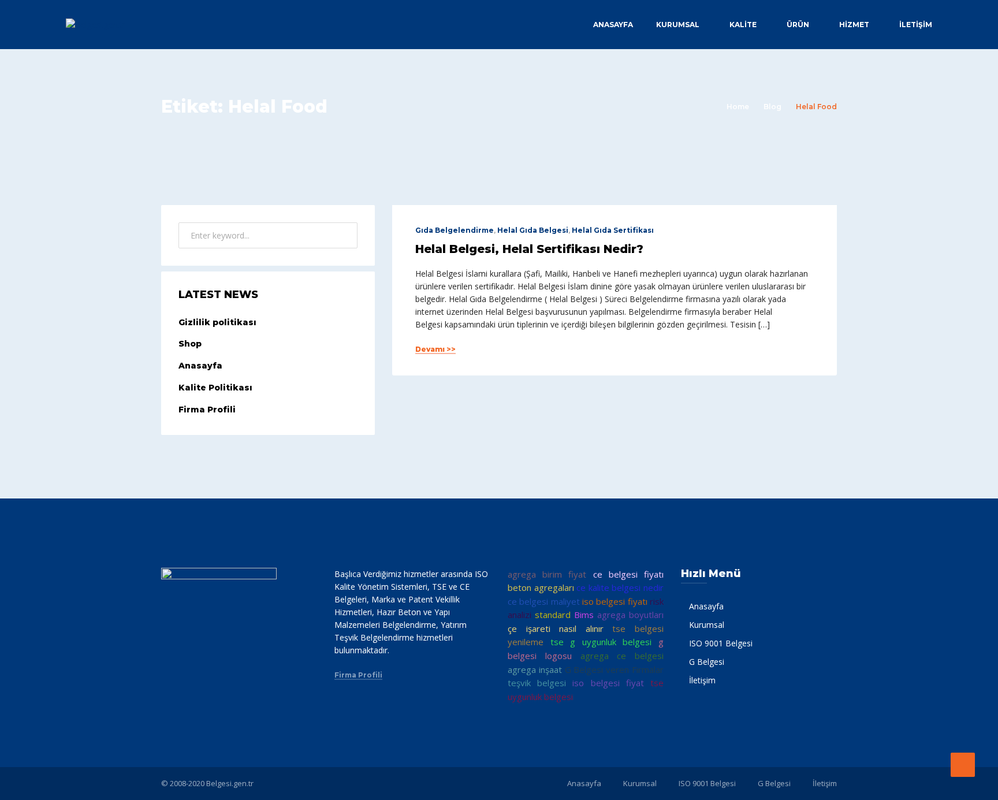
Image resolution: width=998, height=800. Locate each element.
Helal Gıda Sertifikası (613, 230)
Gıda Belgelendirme (454, 230)
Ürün (798, 24)
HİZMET (854, 24)
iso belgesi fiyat (607, 683)
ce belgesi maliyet (544, 601)
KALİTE (743, 24)
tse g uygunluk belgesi (601, 642)
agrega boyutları (630, 614)
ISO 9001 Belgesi (721, 643)
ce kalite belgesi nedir (620, 587)
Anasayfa (613, 24)
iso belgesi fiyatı (614, 601)
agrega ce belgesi (622, 655)
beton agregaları (541, 587)
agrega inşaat (535, 669)
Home (738, 106)
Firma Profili (207, 409)
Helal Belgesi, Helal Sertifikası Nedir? (529, 249)
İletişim (915, 24)
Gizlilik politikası (217, 322)
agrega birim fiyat (547, 574)
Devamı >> (435, 349)
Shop (190, 343)
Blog (772, 106)
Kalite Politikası (215, 387)
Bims (584, 614)
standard (553, 614)
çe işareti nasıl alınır (556, 628)
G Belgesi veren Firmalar (614, 669)
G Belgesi (706, 661)
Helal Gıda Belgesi (532, 230)
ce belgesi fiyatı (628, 574)
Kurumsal (677, 24)
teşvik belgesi (537, 683)
